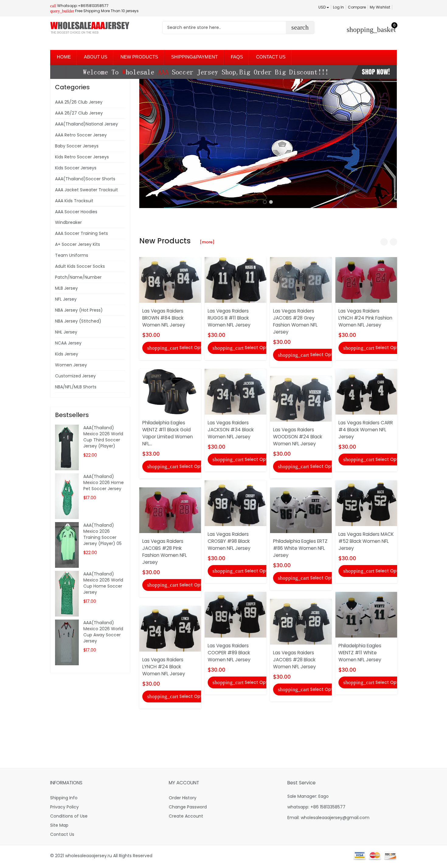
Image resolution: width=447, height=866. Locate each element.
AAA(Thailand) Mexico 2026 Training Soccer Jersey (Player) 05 (102, 534)
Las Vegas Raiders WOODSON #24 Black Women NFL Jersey (297, 436)
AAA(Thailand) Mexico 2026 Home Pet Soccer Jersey (103, 482)
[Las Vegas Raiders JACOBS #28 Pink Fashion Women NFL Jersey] (170, 510)
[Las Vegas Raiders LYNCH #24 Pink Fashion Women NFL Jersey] (366, 280)
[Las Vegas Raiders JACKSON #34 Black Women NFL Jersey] (235, 391)
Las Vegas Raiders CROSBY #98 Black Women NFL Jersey (229, 541)
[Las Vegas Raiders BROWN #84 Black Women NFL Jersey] (170, 280)
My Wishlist (380, 7)
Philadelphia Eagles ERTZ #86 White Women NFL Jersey (300, 548)
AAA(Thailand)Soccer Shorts (85, 179)
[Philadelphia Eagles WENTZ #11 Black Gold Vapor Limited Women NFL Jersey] (170, 391)
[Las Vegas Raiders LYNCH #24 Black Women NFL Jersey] (170, 628)
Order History (182, 798)
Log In (338, 7)
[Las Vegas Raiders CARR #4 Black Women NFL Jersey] (366, 391)
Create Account (186, 816)
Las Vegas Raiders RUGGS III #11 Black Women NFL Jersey (229, 318)
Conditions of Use (69, 816)
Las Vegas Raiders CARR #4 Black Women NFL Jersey (365, 429)
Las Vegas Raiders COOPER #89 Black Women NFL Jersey (229, 652)
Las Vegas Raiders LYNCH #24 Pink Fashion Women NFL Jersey (365, 318)
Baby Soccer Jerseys (77, 146)
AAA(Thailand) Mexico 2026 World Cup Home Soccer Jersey (103, 583)
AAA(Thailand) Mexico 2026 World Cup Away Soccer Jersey (103, 632)
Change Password (188, 807)
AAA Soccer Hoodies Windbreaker (76, 217)
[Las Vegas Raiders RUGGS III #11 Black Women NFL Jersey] (235, 280)
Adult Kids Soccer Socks (80, 266)
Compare (357, 7)
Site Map (59, 825)
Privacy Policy (64, 807)
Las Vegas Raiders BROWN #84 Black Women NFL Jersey (163, 318)
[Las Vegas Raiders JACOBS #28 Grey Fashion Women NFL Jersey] (301, 280)
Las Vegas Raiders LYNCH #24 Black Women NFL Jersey (163, 666)
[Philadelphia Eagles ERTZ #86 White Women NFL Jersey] (301, 510)
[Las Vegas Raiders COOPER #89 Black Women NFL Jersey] (235, 614)
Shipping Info (64, 798)
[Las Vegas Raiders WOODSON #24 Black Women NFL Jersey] (301, 398)
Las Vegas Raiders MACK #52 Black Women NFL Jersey (366, 541)
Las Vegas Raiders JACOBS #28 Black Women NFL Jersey (294, 659)
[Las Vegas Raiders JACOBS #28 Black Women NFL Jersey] (301, 621)
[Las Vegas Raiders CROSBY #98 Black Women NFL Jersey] (235, 503)
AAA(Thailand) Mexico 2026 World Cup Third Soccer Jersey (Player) (103, 437)
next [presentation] (391, 143)
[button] (264, 201)
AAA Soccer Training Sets (81, 233)
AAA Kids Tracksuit (74, 201)
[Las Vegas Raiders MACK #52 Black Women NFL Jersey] (366, 503)
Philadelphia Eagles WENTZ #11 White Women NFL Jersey (359, 652)
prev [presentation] (145, 143)
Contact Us (62, 834)
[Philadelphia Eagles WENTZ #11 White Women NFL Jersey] (366, 614)
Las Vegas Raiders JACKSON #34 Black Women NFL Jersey (231, 429)
